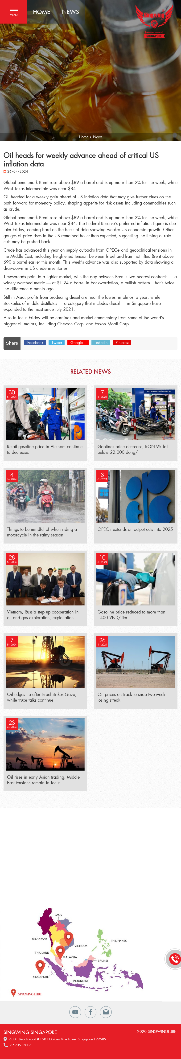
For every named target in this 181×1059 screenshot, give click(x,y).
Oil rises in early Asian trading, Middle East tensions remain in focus (43, 779)
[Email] (106, 1012)
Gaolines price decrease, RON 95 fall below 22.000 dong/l (133, 449)
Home (41, 12)
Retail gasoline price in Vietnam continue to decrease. (44, 449)
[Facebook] (90, 1012)
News (70, 12)
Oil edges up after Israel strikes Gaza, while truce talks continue (42, 697)
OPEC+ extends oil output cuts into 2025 (135, 529)
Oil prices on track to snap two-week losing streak (131, 697)
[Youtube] (75, 1012)
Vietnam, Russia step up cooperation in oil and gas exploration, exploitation (43, 614)
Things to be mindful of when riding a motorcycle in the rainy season (42, 532)
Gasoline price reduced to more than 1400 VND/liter (131, 614)
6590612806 (21, 1045)
